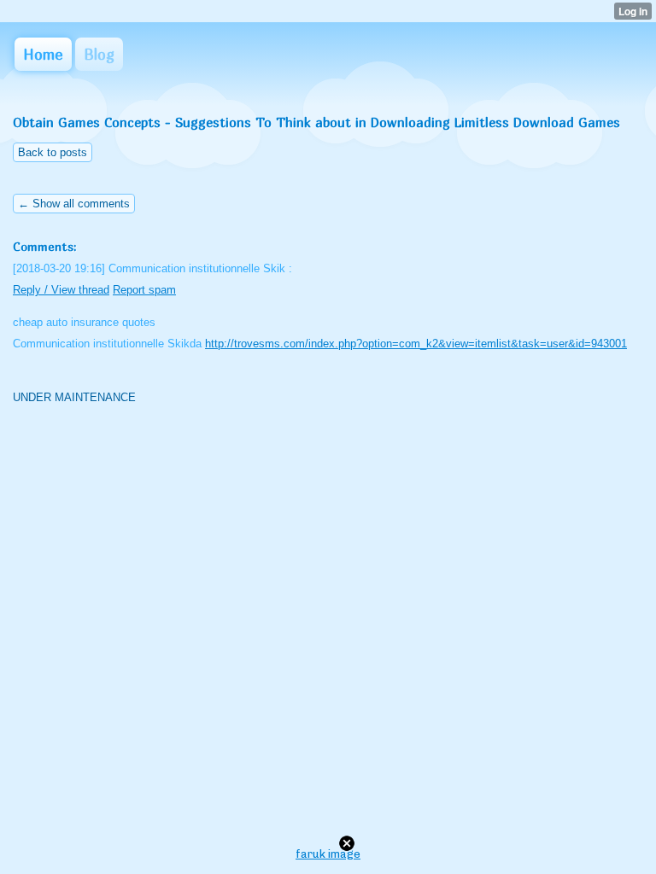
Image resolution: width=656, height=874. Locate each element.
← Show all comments (74, 203)
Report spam (144, 289)
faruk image (328, 854)
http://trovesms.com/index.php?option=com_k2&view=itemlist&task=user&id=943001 (416, 343)
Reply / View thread (61, 289)
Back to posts (52, 152)
